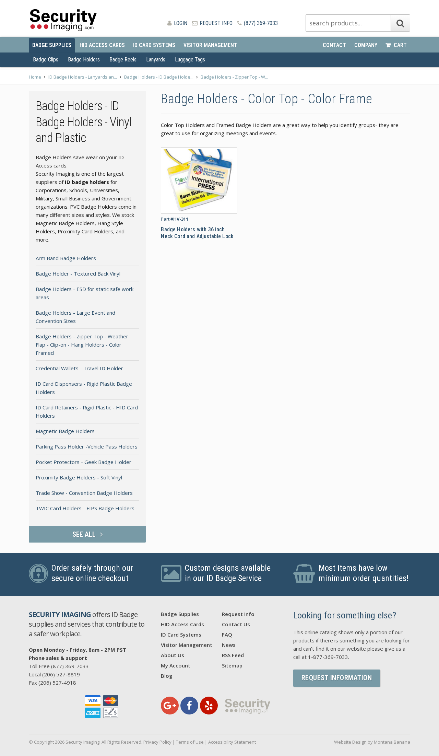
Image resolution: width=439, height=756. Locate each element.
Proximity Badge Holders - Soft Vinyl (79, 477)
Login (180, 23)
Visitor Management (210, 45)
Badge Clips (45, 59)
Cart (399, 45)
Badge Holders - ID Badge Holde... (158, 77)
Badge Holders (84, 59)
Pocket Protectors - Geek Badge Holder (83, 461)
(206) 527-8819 (61, 674)
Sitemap (232, 665)
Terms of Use (190, 742)
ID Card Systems (154, 45)
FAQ (227, 634)
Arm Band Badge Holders (66, 258)
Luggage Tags (190, 59)
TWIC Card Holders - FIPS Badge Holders (85, 508)
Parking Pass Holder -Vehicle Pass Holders (87, 446)
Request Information (336, 678)
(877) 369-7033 (260, 23)
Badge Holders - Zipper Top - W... (234, 77)
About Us (172, 655)
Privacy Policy (157, 742)
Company (365, 45)
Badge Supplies (51, 45)
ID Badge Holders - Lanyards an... (82, 77)
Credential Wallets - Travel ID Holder (79, 368)
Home (35, 77)
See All (84, 534)
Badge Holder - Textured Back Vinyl (78, 273)
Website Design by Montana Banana (372, 742)
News (229, 644)
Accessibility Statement (232, 742)
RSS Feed (233, 655)
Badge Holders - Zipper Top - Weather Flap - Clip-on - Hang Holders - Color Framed (82, 344)
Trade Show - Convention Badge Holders (84, 492)
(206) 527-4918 (57, 682)
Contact (334, 45)
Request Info (215, 23)
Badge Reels (123, 59)
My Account (175, 665)
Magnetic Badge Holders (65, 431)
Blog (167, 675)
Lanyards (155, 59)
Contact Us (236, 624)
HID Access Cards (102, 45)
